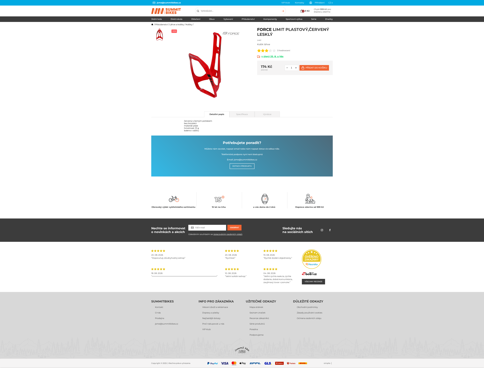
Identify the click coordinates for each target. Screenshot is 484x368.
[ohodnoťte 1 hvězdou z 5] (259, 50)
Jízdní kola (156, 19)
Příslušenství (248, 19)
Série (313, 19)
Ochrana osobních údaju (309, 318)
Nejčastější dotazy (211, 318)
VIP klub (285, 3)
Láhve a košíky (176, 24)
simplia (327, 363)
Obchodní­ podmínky (307, 307)
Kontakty (299, 3)
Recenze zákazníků (259, 318)
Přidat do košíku (316, 67)
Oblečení (195, 19)
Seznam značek (257, 313)
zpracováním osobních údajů (227, 234)
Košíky (189, 24)
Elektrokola (176, 19)
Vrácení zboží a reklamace (215, 307)
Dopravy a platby (210, 313)
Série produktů (257, 324)
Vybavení (228, 19)
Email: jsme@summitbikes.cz (242, 159)
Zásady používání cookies (309, 313)
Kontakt (159, 307)
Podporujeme (257, 335)
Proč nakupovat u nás (213, 324)
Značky (329, 19)
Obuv (212, 19)
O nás (158, 313)
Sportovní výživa (294, 19)
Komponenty (270, 19)
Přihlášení (320, 3)
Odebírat (234, 228)
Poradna (254, 329)
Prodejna (159, 318)
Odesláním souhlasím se (215, 234)
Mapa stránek (256, 307)
